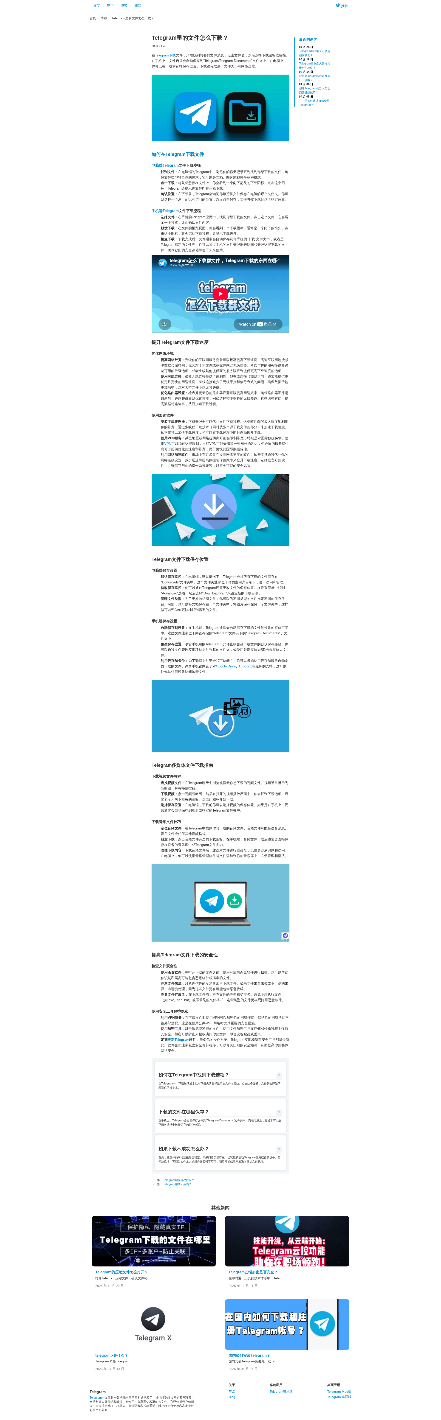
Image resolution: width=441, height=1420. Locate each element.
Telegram (96, 1397)
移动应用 (276, 1385)
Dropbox (245, 666)
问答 (137, 6)
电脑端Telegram (165, 165)
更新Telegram (178, 1040)
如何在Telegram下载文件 (178, 154)
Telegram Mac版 (339, 1391)
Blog (232, 1397)
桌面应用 (333, 1385)
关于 (232, 1385)
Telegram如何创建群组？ (178, 1180)
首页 (96, 6)
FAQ (232, 1391)
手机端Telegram (165, 211)
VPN (167, 443)
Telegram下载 (165, 55)
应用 (110, 6)
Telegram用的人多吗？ (177, 1184)
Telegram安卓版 (281, 1391)
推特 (344, 6)
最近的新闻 (308, 39)
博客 (124, 6)
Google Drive (226, 666)
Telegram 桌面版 (339, 1397)
